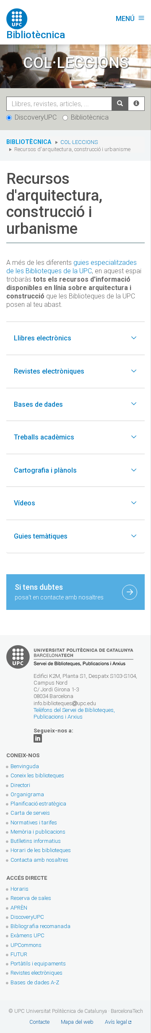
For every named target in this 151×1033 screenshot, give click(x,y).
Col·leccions (79, 142)
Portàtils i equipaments (38, 963)
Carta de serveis (30, 813)
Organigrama (27, 794)
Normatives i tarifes (33, 822)
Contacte (39, 1022)
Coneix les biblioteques (37, 775)
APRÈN (18, 908)
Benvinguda (24, 766)
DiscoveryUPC (36, 117)
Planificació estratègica (38, 803)
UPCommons (26, 945)
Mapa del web (77, 1022)
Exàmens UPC (27, 935)
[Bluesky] (38, 738)
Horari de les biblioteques (40, 850)
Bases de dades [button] (38, 404)
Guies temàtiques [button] (41, 536)
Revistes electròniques (37, 973)
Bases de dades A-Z (34, 982)
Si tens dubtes (59, 592)
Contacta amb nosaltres (39, 860)
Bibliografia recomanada (40, 926)
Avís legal (116, 1022)
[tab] (75, 338)
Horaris (19, 889)
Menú (130, 19)
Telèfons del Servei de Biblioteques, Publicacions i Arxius (74, 713)
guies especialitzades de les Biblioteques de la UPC (71, 267)
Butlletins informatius (35, 841)
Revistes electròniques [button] (49, 371)
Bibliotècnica (90, 117)
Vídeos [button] (24, 503)
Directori (20, 785)
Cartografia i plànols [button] (45, 470)
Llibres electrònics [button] (42, 338)
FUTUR (18, 954)
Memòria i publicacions (37, 832)
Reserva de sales (30, 898)
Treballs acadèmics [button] (44, 437)
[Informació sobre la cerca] (136, 104)
